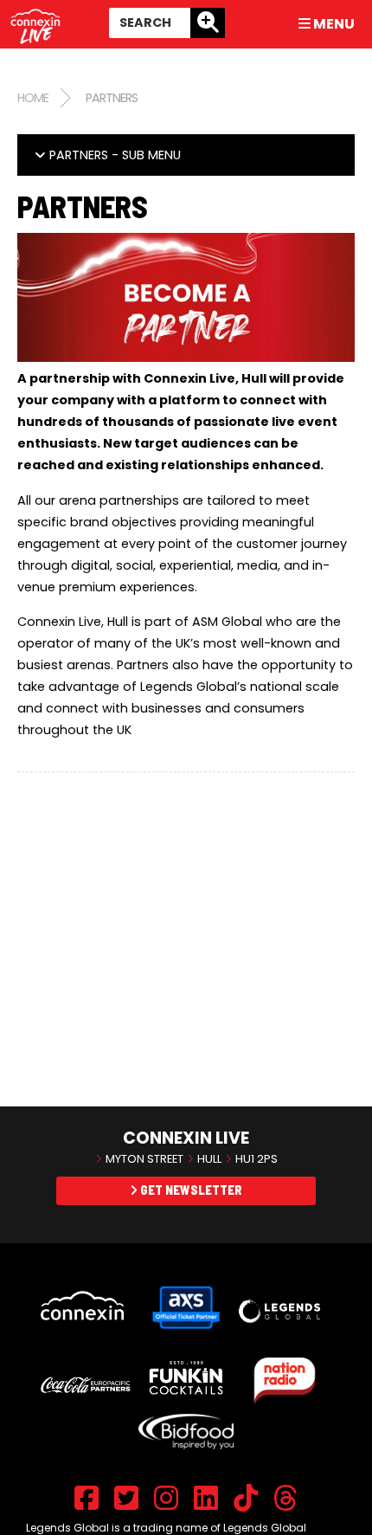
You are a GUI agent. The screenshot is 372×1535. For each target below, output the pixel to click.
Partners (112, 97)
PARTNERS (113, 155)
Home (32, 97)
